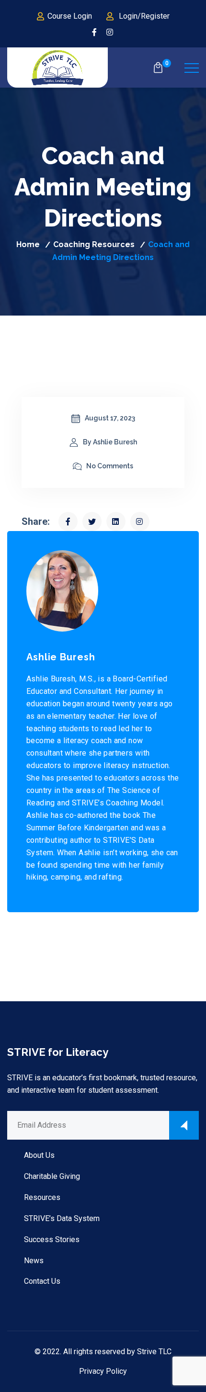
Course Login (69, 16)
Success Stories (52, 1239)
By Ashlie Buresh (110, 442)
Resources (42, 1197)
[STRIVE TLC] (57, 67)
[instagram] (110, 32)
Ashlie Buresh (60, 657)
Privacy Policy (103, 1371)
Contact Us (42, 1281)
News (34, 1260)
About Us (39, 1155)
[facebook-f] (94, 32)
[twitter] (92, 521)
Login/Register (144, 16)
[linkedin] (116, 521)
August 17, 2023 (110, 418)
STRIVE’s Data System (62, 1218)
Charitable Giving (52, 1176)
